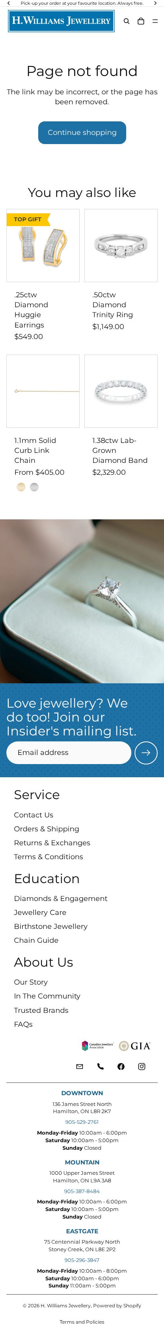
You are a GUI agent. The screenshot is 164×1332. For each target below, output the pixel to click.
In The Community (47, 996)
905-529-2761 (82, 1122)
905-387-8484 (82, 1191)
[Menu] (155, 21)
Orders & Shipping (46, 828)
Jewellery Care (40, 912)
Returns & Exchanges (52, 843)
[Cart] (141, 21)
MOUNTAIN (82, 1162)
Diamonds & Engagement (60, 898)
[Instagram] (141, 1066)
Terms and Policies (82, 1322)
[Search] (126, 21)
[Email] (79, 1066)
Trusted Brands (41, 1010)
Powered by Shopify (117, 1306)
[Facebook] (121, 1066)
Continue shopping (82, 132)
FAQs (23, 1024)
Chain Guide (36, 940)
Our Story (31, 982)
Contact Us (33, 814)
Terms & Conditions (48, 856)
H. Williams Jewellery (66, 1306)
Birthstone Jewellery (51, 926)
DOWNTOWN (82, 1093)
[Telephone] (100, 1066)
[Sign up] (146, 752)
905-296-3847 (82, 1260)
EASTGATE (82, 1231)
